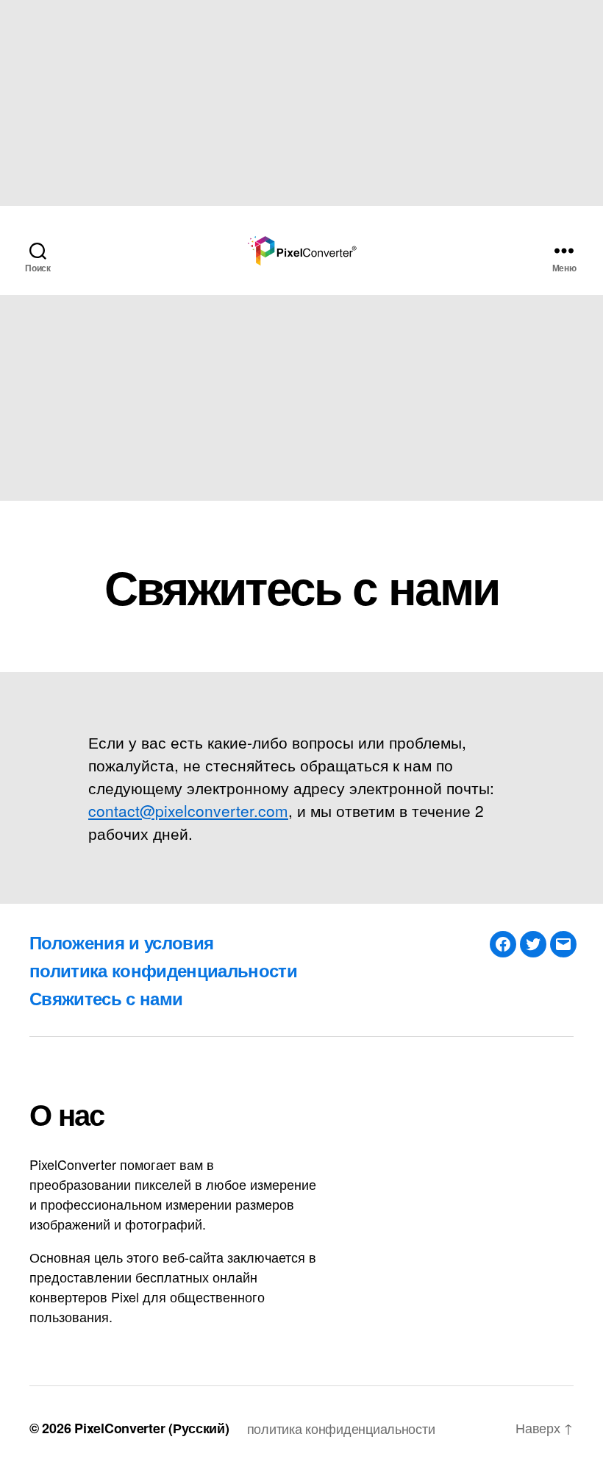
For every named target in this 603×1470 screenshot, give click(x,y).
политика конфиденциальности (163, 969)
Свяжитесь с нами (105, 997)
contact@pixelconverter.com (188, 810)
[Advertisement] (301, 103)
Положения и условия (121, 942)
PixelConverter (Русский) (151, 1428)
